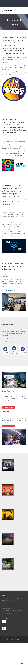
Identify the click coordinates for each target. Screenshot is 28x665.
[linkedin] (10, 641)
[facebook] (8, 641)
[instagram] (12, 641)
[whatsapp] (19, 641)
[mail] (15, 641)
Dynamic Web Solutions (17, 639)
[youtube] (17, 641)
